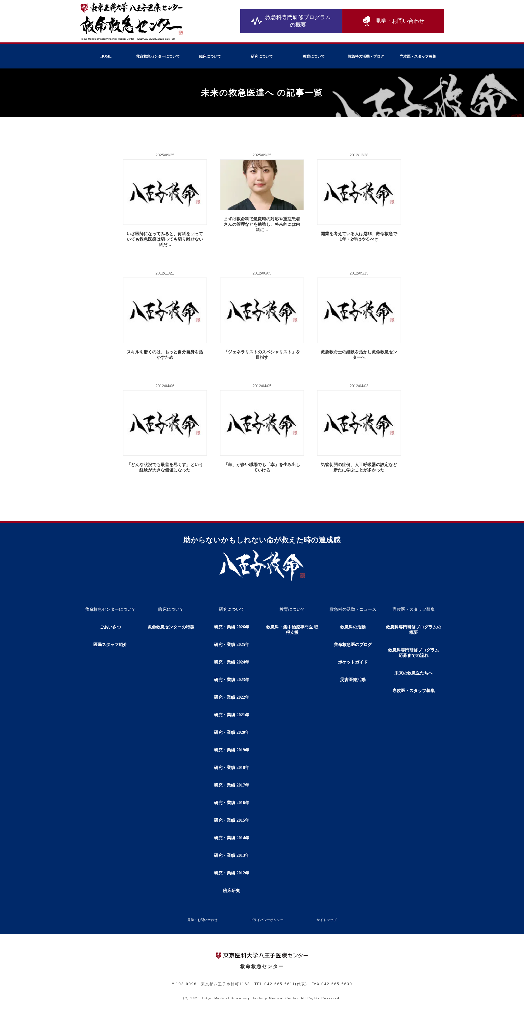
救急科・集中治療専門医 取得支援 (292, 630)
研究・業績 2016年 (231, 802)
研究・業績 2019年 (231, 750)
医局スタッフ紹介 (110, 644)
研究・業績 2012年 (231, 873)
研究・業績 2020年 (231, 732)
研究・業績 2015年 (231, 820)
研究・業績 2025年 (231, 644)
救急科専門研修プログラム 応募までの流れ (415, 653)
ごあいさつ (110, 627)
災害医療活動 (353, 679)
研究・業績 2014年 (231, 838)
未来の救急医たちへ (414, 673)
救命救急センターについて (158, 56)
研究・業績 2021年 (231, 715)
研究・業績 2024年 (231, 662)
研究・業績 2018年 (231, 767)
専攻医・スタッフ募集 (418, 56)
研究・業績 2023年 (231, 679)
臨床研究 (231, 890)
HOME (106, 56)
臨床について (210, 56)
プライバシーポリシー (267, 920)
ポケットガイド (353, 662)
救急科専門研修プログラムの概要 (298, 21)
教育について (314, 56)
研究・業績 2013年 (231, 855)
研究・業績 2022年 (231, 697)
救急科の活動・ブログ (366, 56)
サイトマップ (327, 920)
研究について (262, 56)
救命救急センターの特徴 (171, 627)
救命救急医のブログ (353, 644)
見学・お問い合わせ (400, 21)
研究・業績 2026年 (231, 627)
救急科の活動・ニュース (353, 609)
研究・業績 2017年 (231, 785)
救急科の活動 (353, 627)
